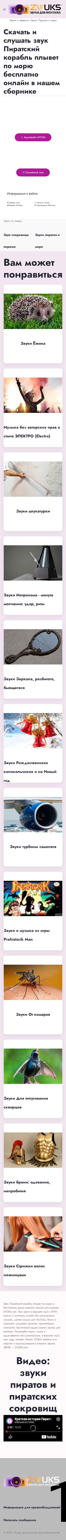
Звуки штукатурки (33, 511)
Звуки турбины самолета (33, 846)
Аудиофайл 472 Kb (34, 137)
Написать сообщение (20, 1520)
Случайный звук (34, 172)
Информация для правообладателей (32, 1507)
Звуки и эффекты (19, 20)
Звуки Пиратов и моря (43, 20)
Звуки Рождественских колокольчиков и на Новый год (30, 771)
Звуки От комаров (33, 1014)
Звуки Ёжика (33, 343)
